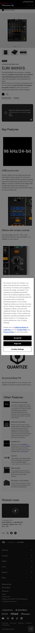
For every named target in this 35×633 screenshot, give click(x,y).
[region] (17, 316)
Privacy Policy (8, 332)
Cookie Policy (22, 330)
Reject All (17, 343)
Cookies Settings (17, 349)
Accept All (17, 338)
